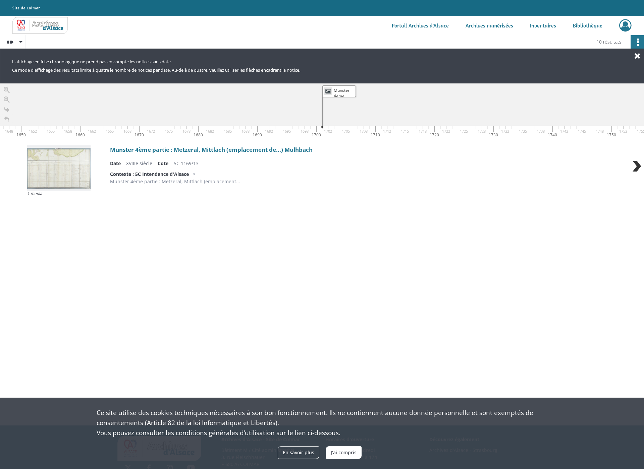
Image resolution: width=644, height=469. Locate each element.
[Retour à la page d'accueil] (6, 119)
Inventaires (543, 25)
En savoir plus (298, 452)
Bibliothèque (587, 25)
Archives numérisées (489, 25)
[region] (322, 183)
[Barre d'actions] (637, 42)
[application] (322, 111)
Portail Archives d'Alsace (420, 25)
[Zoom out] (6, 100)
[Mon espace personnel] (625, 25)
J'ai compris (344, 452)
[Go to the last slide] (6, 109)
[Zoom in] (6, 90)
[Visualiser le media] (59, 168)
